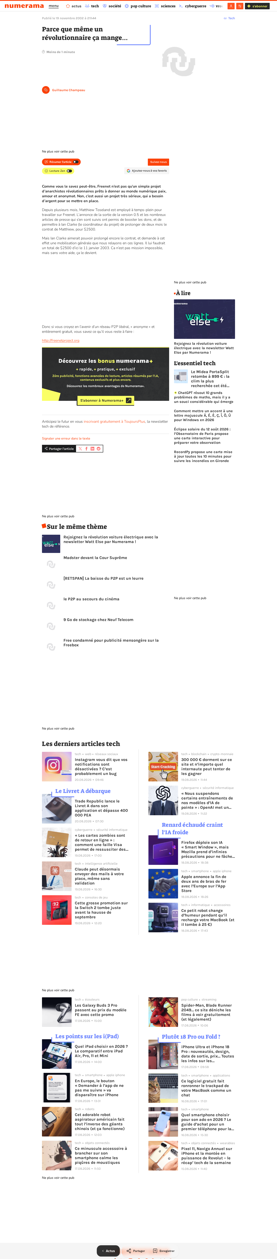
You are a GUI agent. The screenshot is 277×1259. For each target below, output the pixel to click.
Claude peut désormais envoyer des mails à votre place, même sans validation (99, 876)
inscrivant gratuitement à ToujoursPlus (114, 421)
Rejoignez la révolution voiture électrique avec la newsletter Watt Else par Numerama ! (110, 539)
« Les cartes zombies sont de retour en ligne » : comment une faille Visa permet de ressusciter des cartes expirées (100, 842)
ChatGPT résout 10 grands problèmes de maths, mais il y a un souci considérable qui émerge (203, 397)
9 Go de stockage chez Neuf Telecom (98, 619)
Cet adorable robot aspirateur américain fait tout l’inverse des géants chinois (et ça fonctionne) (100, 1121)
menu (54, 5)
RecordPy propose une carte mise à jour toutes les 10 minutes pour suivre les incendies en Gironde (203, 456)
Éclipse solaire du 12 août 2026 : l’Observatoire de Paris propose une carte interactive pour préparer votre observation (202, 436)
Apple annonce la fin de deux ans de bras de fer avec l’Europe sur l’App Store (203, 883)
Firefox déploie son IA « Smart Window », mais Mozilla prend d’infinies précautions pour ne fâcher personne (207, 849)
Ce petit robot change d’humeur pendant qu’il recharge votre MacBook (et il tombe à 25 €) (207, 917)
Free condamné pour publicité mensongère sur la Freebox (111, 642)
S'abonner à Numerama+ (101, 400)
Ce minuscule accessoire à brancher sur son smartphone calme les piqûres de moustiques (101, 1155)
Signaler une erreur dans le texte (66, 438)
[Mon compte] (231, 6)
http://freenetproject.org (60, 340)
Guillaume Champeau (68, 90)
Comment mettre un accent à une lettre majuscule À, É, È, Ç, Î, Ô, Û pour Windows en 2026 (203, 415)
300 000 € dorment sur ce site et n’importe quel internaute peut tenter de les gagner (206, 766)
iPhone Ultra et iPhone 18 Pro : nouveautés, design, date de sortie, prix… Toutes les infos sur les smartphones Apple (207, 1054)
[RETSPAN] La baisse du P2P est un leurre (103, 578)
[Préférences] (239, 6)
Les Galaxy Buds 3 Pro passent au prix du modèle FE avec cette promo (101, 1010)
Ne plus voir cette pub (58, 151)
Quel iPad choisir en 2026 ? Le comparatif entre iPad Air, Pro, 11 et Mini (101, 1051)
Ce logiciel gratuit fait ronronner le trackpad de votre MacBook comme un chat (206, 1088)
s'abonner (259, 6)
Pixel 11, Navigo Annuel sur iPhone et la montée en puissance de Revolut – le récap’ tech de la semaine (206, 1155)
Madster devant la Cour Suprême (95, 557)
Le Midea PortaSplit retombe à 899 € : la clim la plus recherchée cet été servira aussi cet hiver (212, 378)
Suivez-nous (158, 162)
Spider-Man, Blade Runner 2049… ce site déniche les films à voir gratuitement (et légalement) (206, 1012)
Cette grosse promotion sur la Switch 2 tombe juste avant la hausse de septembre (101, 910)
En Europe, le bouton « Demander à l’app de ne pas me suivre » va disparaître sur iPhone (99, 1088)
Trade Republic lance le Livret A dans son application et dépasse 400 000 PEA (101, 808)
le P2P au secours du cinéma (91, 599)
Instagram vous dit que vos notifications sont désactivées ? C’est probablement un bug (101, 766)
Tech (231, 18)
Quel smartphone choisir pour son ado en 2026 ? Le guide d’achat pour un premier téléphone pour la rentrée (206, 1122)
